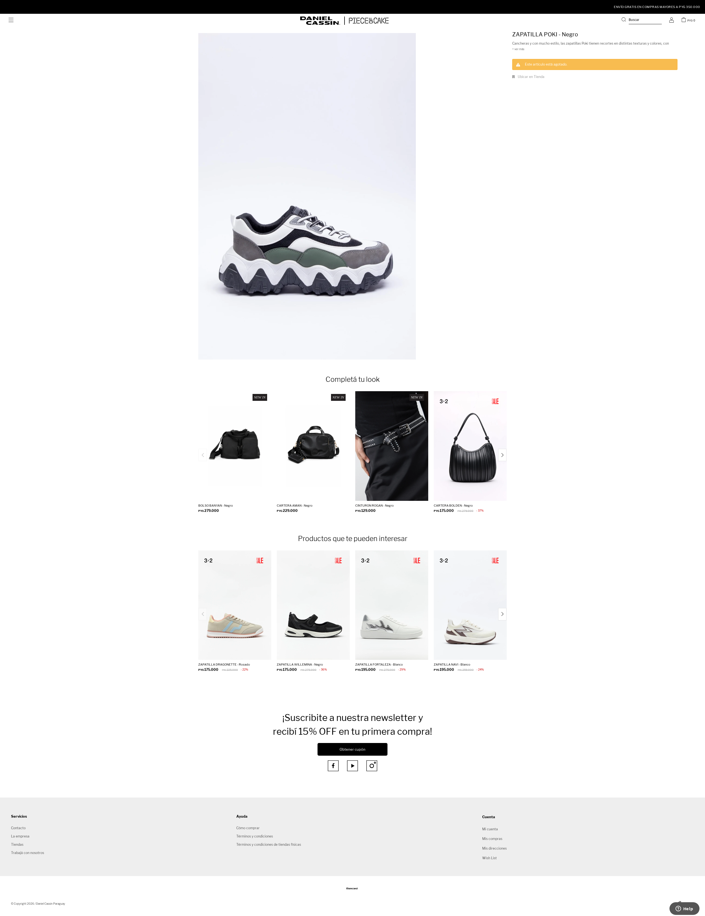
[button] (641, 21)
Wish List (489, 858)
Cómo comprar (248, 828)
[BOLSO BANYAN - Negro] (234, 446)
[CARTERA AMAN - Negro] (313, 446)
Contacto (18, 828)
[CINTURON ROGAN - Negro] (391, 446)
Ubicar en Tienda (531, 77)
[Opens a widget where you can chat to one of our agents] (684, 909)
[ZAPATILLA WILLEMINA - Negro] (313, 605)
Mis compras (492, 839)
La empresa (20, 836)
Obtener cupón (352, 749)
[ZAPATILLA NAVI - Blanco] (470, 605)
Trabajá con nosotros (27, 853)
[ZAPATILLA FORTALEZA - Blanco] (391, 605)
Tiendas (17, 844)
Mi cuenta (490, 829)
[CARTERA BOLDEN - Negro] (470, 446)
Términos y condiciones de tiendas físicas (268, 844)
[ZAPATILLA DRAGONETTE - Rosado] (234, 605)
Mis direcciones (494, 848)
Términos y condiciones (254, 836)
